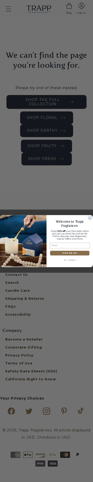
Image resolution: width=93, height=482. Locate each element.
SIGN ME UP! (69, 253)
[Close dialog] (90, 218)
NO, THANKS (69, 260)
